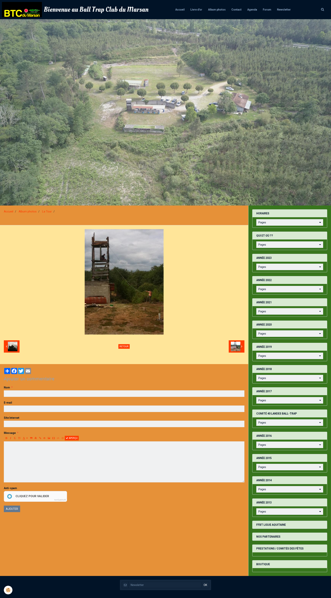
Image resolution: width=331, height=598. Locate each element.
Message (10, 432)
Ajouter (12, 508)
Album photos (217, 9)
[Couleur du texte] (25, 438)
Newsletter (284, 9)
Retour (124, 346)
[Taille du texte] (19, 438)
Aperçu (73, 438)
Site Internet (11, 417)
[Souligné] (15, 438)
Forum (267, 9)
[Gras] (6, 438)
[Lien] (40, 438)
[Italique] (10, 438)
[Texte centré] (35, 438)
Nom (7, 387)
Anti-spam (10, 488)
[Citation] (31, 438)
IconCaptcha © (60, 500)
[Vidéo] (53, 438)
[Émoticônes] (62, 438)
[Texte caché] (44, 438)
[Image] (49, 438)
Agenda (252, 9)
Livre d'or (196, 9)
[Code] (58, 438)
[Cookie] (8, 590)
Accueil (180, 9)
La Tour (47, 211)
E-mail (8, 402)
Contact (236, 9)
